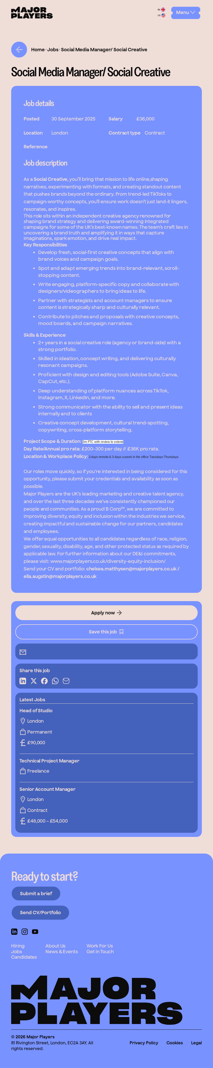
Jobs (52, 49)
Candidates (24, 957)
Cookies (175, 1042)
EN (159, 10)
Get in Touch (100, 951)
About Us (55, 946)
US (159, 15)
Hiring (17, 946)
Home (38, 49)
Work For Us (99, 946)
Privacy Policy (144, 1042)
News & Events (61, 951)
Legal (196, 1042)
